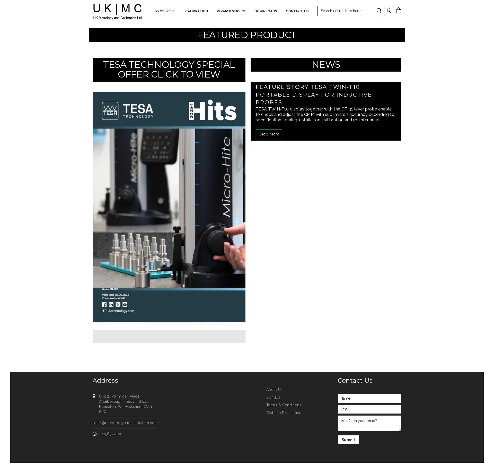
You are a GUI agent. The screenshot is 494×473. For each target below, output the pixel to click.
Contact (273, 397)
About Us (274, 390)
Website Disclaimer (283, 413)
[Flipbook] (169, 206)
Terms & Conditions (283, 405)
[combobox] (350, 11)
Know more (269, 134)
